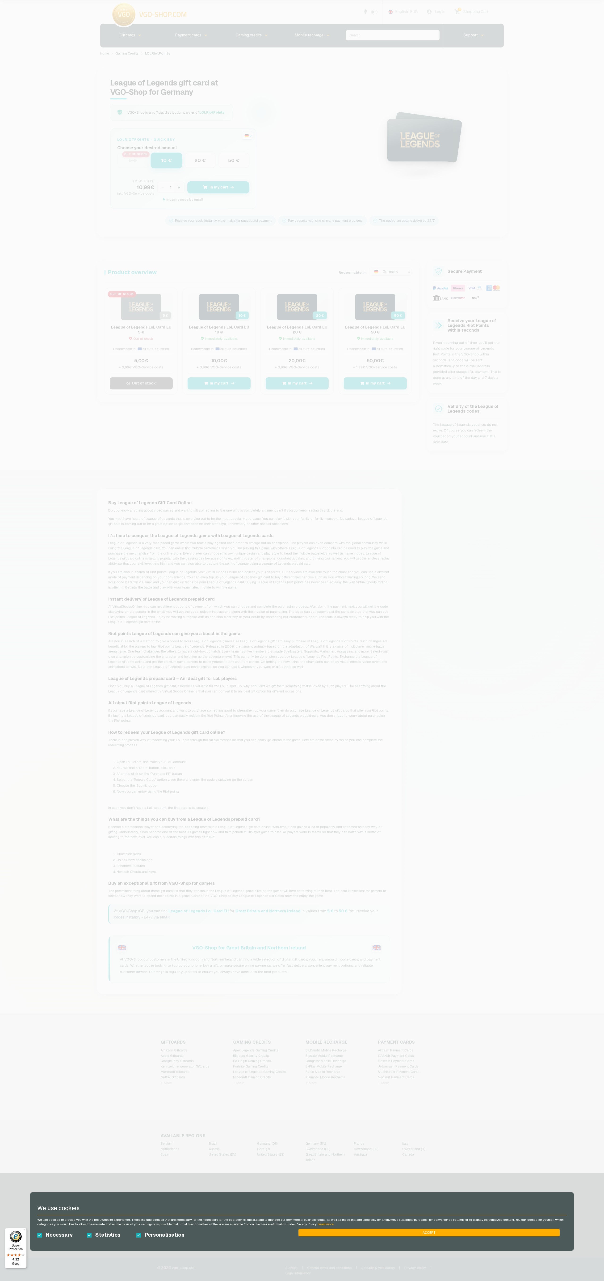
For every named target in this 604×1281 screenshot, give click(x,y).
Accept (429, 1232)
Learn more (326, 1224)
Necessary (59, 1234)
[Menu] (24, 1231)
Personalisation (165, 1234)
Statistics (107, 1234)
